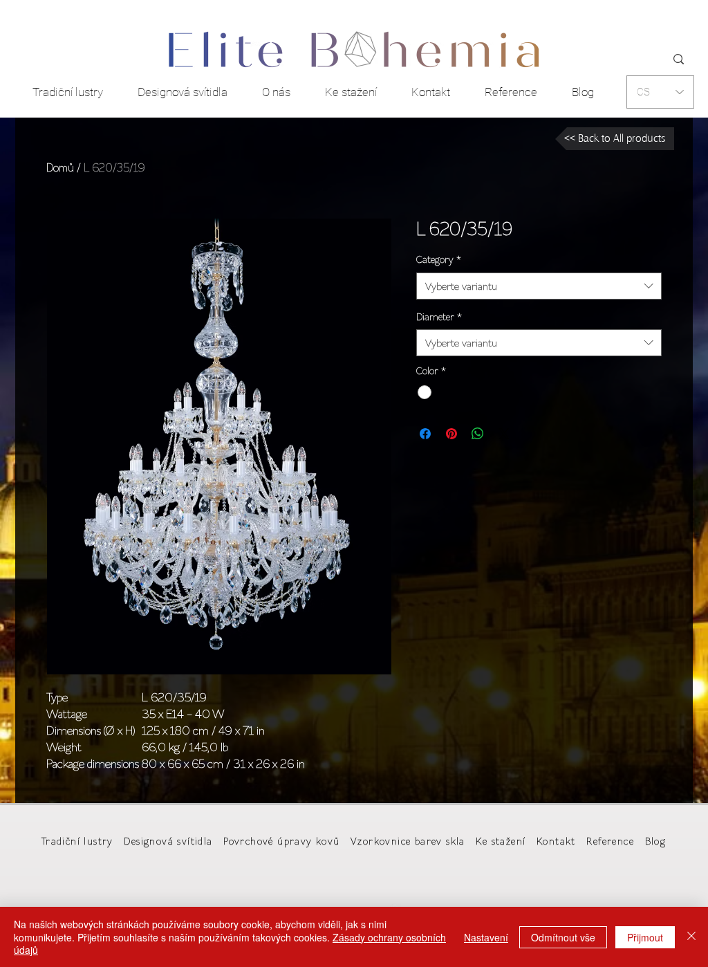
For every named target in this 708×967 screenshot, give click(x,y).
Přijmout (645, 937)
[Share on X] (504, 433)
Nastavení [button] (486, 937)
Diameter (439, 317)
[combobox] (539, 286)
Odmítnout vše (563, 937)
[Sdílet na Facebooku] (425, 433)
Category (438, 259)
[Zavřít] (691, 937)
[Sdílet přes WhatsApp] (477, 433)
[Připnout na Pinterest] (451, 433)
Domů (60, 167)
